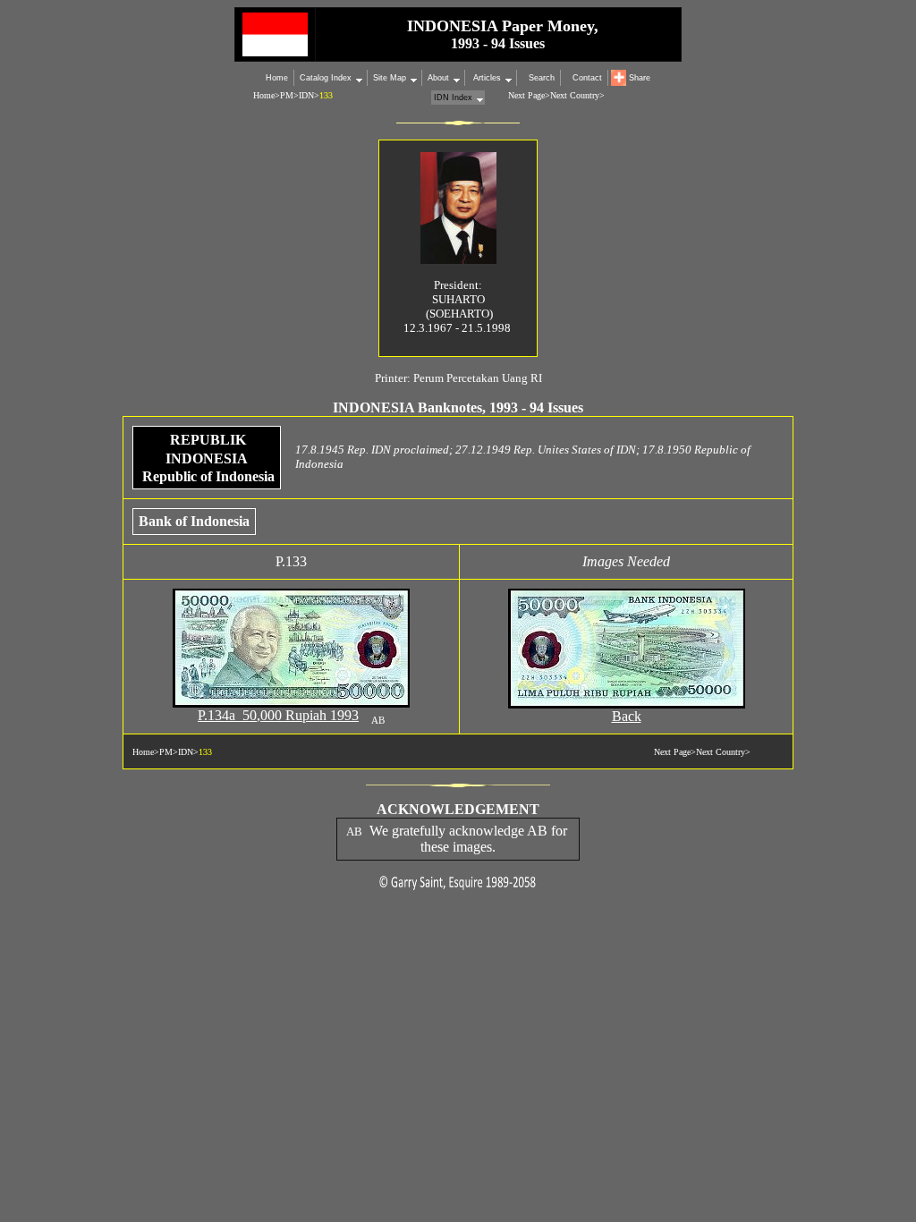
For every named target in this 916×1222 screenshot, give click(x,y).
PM (286, 95)
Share (639, 77)
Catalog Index (326, 77)
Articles (486, 77)
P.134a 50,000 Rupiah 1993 (278, 715)
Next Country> (577, 95)
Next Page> (529, 95)
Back (626, 716)
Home (277, 77)
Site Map (389, 77)
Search (542, 77)
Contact (587, 77)
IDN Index (453, 97)
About (438, 77)
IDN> (309, 95)
